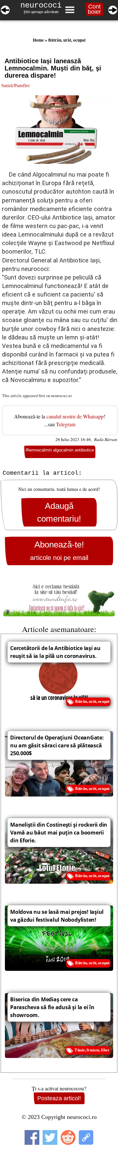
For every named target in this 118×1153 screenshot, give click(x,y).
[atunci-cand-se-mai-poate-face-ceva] (113, 9)
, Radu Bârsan (104, 439)
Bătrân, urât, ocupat (67, 40)
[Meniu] (69, 10)
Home (38, 40)
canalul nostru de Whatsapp (75, 416)
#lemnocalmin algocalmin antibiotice (60, 450)
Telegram (65, 424)
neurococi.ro (61, 395)
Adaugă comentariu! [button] (59, 512)
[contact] (59, 597)
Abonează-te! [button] (59, 550)
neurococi (41, 5)
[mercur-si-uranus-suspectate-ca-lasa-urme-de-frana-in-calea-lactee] (5, 9)
